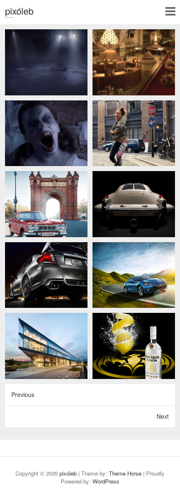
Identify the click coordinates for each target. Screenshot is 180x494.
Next (163, 416)
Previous (22, 394)
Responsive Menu (170, 11)
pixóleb (19, 10)
